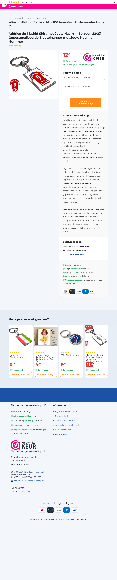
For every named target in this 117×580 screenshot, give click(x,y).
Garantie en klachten (65, 420)
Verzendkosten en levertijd (67, 425)
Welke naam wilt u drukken (76, 77)
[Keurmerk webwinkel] (23, 445)
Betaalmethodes (63, 430)
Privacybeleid (61, 416)
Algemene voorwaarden (66, 411)
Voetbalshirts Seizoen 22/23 (35, 18)
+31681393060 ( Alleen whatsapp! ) (29, 472)
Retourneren (61, 434)
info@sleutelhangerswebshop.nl (28, 481)
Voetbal (18, 18)
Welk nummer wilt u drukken (76, 87)
